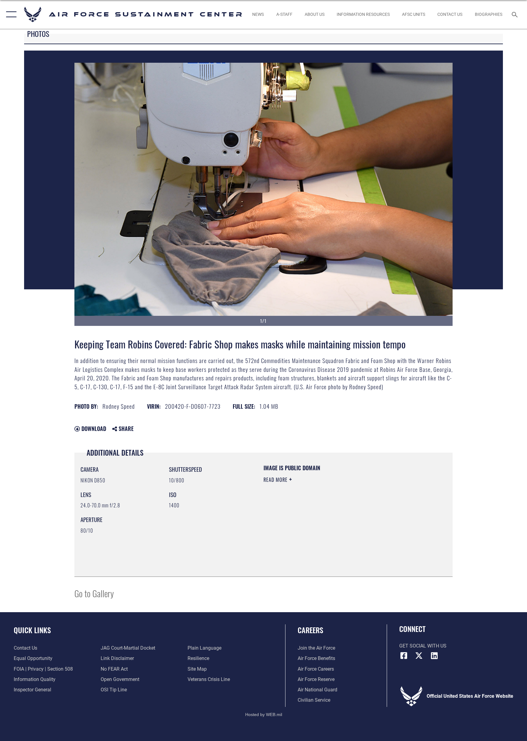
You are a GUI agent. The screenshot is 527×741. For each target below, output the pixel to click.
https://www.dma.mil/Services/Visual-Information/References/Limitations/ (323, 522)
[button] (10, 14)
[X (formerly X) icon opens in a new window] (419, 655)
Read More (276, 479)
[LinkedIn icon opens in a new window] (434, 655)
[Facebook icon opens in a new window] (403, 655)
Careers (310, 629)
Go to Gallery (94, 593)
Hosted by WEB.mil (263, 714)
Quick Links (32, 629)
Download (93, 428)
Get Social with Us (422, 646)
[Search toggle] (515, 14)
